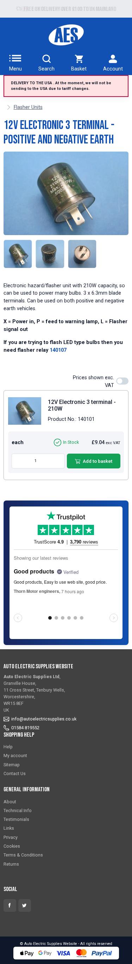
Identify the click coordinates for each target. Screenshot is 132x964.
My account (15, 755)
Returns (11, 864)
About (10, 801)
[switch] (122, 381)
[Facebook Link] (10, 905)
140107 (58, 350)
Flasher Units (28, 107)
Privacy (11, 837)
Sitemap (12, 764)
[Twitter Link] (24, 905)
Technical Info (18, 810)
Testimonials (16, 819)
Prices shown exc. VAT (93, 381)
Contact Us (15, 773)
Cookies (12, 846)
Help (8, 746)
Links (9, 828)
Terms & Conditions (23, 855)
